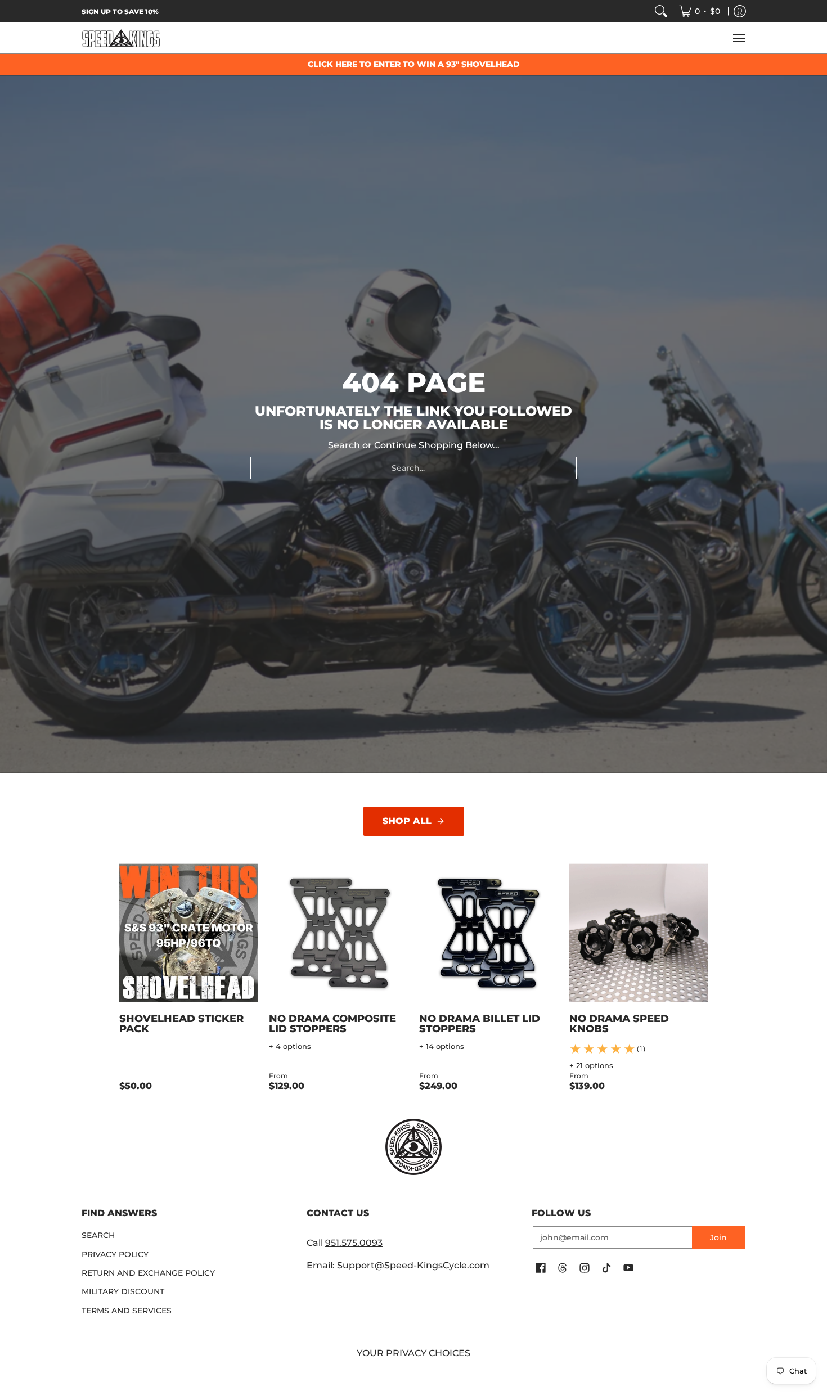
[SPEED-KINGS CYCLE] (121, 37)
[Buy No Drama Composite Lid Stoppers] (338, 933)
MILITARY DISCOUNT (123, 1291)
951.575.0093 (354, 1243)
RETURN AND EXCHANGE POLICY (148, 1273)
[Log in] (740, 11)
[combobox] (413, 468)
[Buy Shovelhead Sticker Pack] (188, 933)
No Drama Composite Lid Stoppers (332, 1023)
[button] (541, 1268)
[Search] (661, 11)
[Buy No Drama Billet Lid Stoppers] (488, 933)
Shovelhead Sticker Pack (181, 1023)
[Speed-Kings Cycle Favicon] (413, 1147)
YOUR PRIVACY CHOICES (413, 1353)
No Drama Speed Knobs (619, 1023)
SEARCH (98, 1235)
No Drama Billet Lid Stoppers (479, 1023)
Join (718, 1237)
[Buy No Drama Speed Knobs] (638, 933)
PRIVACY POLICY (115, 1254)
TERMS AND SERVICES (127, 1311)
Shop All (407, 821)
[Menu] (738, 37)
